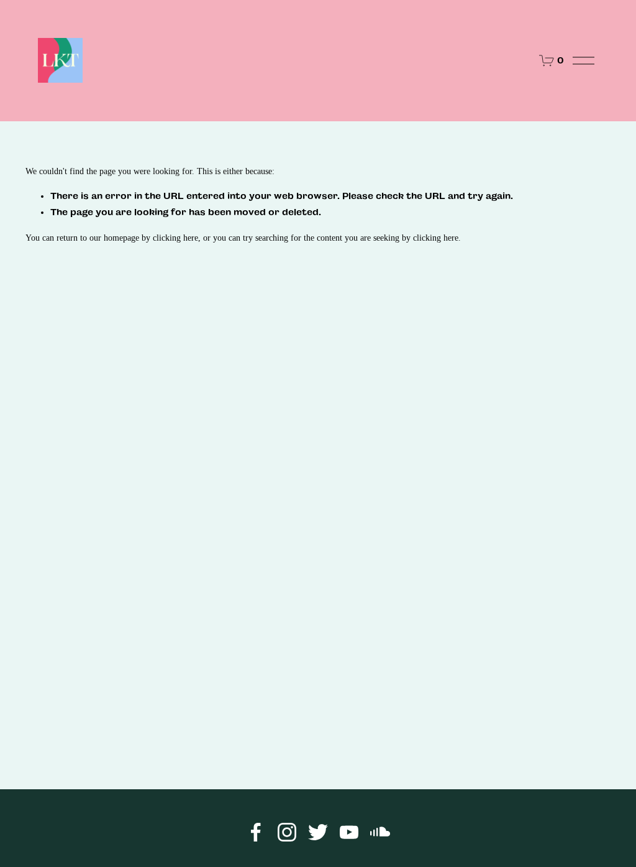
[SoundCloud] (380, 832)
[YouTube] (349, 832)
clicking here (175, 238)
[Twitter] (318, 832)
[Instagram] (287, 832)
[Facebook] (256, 832)
